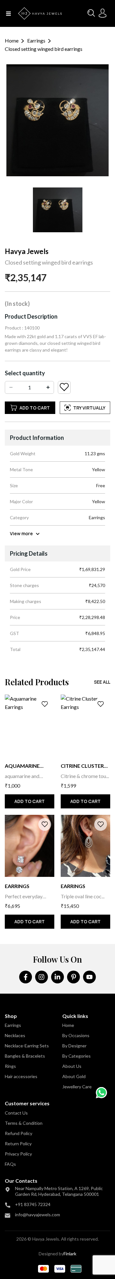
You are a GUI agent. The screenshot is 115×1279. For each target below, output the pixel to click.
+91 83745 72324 (32, 1204)
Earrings (36, 40)
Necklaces (15, 1035)
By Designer (74, 1045)
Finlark (70, 1253)
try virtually (89, 408)
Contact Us (16, 1113)
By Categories (76, 1056)
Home (12, 40)
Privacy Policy (18, 1153)
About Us (71, 1066)
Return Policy (18, 1143)
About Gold (74, 1076)
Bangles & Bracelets (25, 1056)
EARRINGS (17, 886)
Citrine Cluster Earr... (82, 766)
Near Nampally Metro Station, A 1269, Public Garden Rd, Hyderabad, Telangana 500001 (59, 1191)
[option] (57, 209)
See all (102, 682)
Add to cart (34, 408)
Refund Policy (18, 1133)
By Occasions (75, 1035)
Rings (10, 1066)
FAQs (10, 1164)
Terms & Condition (23, 1123)
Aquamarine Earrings (22, 766)
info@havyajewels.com (37, 1214)
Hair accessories (21, 1076)
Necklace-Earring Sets (27, 1045)
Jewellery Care (77, 1086)
